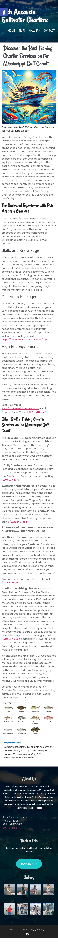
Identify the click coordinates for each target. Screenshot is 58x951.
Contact (49, 30)
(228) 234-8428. (38, 412)
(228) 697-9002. (11, 639)
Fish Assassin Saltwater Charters (25, 15)
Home (11, 30)
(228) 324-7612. (11, 582)
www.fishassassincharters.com (20, 408)
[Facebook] (27, 934)
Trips (22, 30)
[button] (4, 12)
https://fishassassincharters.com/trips (25, 339)
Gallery (34, 30)
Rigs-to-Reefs (12, 742)
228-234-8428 (10, 827)
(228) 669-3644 (19, 521)
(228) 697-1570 (10, 479)
